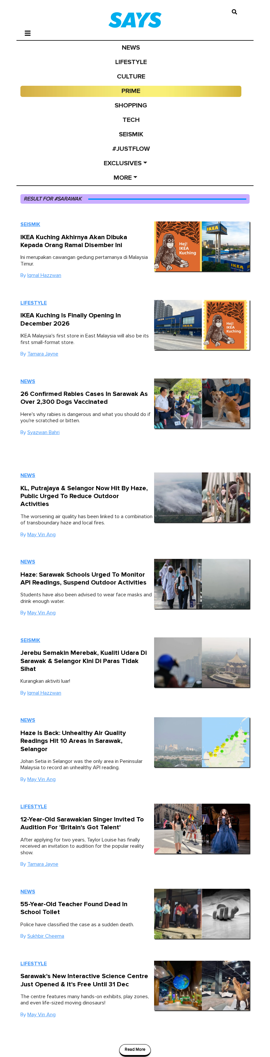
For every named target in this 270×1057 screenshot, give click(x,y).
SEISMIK (131, 134)
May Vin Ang (41, 534)
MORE (123, 178)
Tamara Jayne (42, 353)
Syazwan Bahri (43, 432)
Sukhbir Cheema (45, 936)
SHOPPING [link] (131, 105)
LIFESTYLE (131, 62)
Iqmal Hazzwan (44, 275)
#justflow (131, 149)
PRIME (131, 91)
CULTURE (131, 76)
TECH (131, 120)
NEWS (131, 48)
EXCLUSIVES (123, 163)
